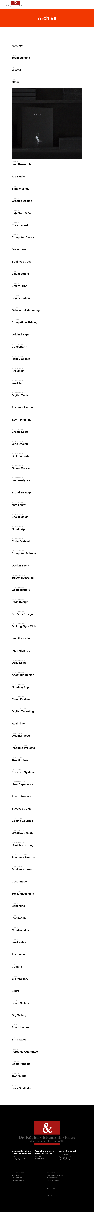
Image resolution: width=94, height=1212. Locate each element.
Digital (15, 550)
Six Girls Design (22, 614)
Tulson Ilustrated (23, 577)
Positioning (19, 954)
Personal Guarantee (25, 1051)
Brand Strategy (22, 492)
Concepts (15, 295)
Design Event (20, 565)
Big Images (19, 1039)
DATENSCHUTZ (52, 1196)
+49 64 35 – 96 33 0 (18, 1181)
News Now (19, 504)
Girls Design (20, 443)
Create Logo (20, 431)
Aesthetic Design (23, 674)
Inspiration (19, 917)
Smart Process (21, 796)
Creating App (20, 687)
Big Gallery (19, 1015)
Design (14, 721)
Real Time (18, 723)
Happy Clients (21, 358)
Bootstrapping (21, 1063)
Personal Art (20, 225)
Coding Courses (22, 820)
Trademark (19, 1075)
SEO (13, 769)
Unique (14, 964)
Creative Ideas (21, 930)
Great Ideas (19, 249)
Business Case (21, 261)
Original (21, 550)
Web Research (21, 164)
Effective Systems (24, 772)
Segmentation (21, 298)
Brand (14, 733)
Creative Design (22, 832)
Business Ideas (22, 869)
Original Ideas (21, 735)
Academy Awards (23, 857)
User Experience (23, 784)
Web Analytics (21, 480)
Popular (20, 332)
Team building (21, 57)
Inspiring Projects (23, 747)
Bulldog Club (20, 456)
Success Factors (23, 407)
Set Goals (18, 370)
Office (16, 82)
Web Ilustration (21, 638)
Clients (16, 69)
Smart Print (19, 285)
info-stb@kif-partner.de (18, 1159)
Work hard (18, 383)
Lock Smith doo (22, 1088)
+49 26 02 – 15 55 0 (53, 1181)
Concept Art (19, 346)
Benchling (18, 905)
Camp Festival (21, 699)
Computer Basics (23, 237)
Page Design (20, 601)
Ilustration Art (21, 650)
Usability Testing (23, 845)
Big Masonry (20, 978)
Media (14, 332)
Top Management (23, 893)
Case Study (19, 881)
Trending (23, 708)
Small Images (20, 1027)
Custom (17, 966)
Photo (14, 757)
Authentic (15, 161)
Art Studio (18, 176)
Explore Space (21, 212)
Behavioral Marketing (26, 310)
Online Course (21, 468)
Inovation (15, 1049)
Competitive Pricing (25, 322)
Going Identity (21, 589)
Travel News (20, 759)
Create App (19, 529)
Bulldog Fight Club (24, 626)
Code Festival (21, 541)
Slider (15, 990)
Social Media (20, 516)
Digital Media (20, 395)
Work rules (19, 942)
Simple (14, 43)
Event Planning (21, 419)
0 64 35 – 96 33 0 (40, 1159)
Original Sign (20, 334)
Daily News (19, 662)
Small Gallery (20, 1003)
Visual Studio (20, 273)
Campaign (15, 708)
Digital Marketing (23, 711)
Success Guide (21, 808)
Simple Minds (20, 188)
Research (18, 45)
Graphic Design (22, 200)
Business (15, 903)
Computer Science (24, 553)
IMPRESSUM (51, 1188)
